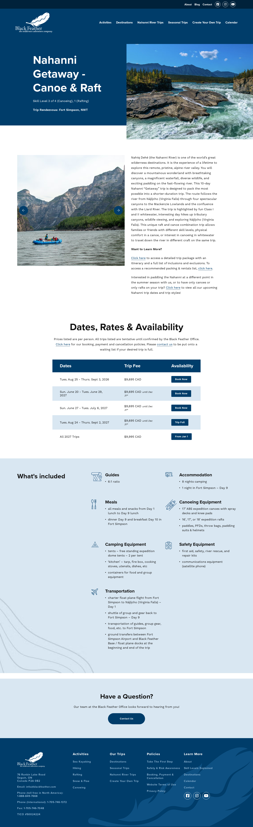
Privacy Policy (156, 791)
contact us (164, 344)
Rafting (77, 774)
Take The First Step (160, 761)
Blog (197, 4)
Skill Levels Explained (198, 768)
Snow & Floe (81, 781)
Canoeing (79, 787)
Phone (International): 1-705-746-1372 (42, 802)
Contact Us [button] (126, 718)
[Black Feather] (33, 31)
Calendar (231, 22)
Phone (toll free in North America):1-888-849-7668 (40, 794)
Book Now (181, 379)
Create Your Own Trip (206, 22)
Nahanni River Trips (150, 22)
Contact (207, 4)
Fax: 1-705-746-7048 (30, 808)
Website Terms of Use (161, 784)
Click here (138, 258)
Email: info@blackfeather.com (36, 786)
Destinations (124, 22)
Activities (105, 22)
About (188, 4)
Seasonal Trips (178, 22)
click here (205, 268)
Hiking (77, 768)
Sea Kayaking (82, 761)
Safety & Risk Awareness (163, 768)
